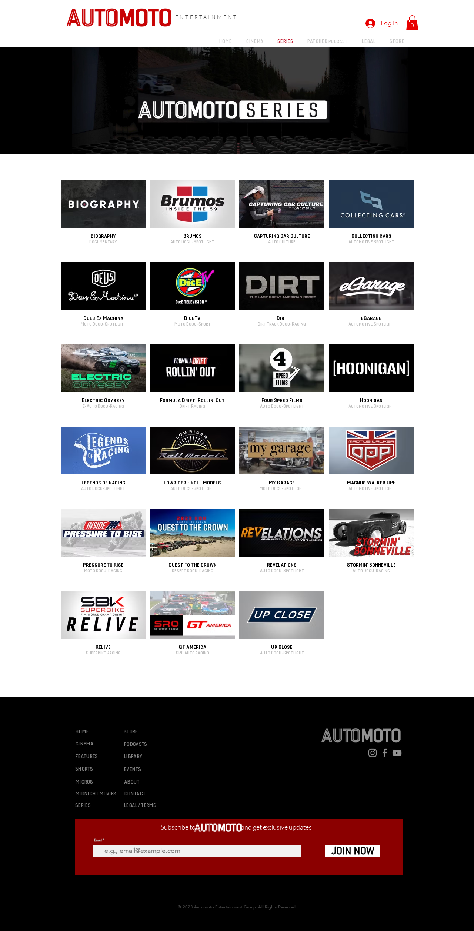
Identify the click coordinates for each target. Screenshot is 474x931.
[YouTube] (397, 752)
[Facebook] (384, 752)
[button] (412, 22)
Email (98, 840)
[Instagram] (372, 752)
